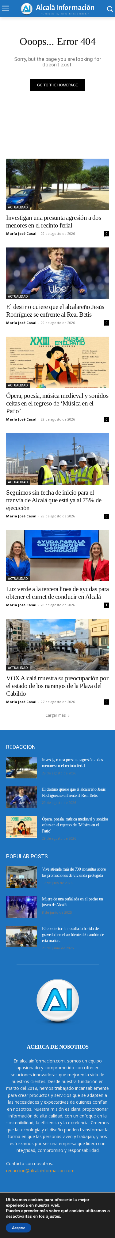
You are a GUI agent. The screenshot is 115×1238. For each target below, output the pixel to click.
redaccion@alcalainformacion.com (40, 1170)
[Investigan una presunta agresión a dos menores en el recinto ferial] (57, 184)
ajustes (53, 1216)
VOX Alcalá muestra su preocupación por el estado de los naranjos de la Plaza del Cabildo (57, 685)
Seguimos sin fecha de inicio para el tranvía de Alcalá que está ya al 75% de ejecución (54, 500)
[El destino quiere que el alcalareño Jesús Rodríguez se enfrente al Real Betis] (57, 273)
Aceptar (18, 1227)
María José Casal (21, 233)
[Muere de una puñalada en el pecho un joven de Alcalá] (21, 907)
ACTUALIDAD (18, 207)
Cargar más (55, 715)
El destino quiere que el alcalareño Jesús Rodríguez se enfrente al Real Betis (55, 310)
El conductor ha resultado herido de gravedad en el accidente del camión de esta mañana (73, 934)
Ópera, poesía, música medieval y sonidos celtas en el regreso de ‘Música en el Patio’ (57, 403)
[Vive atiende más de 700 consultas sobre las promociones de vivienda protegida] (21, 877)
